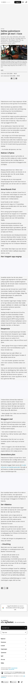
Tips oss (4, 632)
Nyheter (3, 638)
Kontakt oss (5, 628)
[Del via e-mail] (16, 78)
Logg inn (18, 2)
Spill (2, 656)
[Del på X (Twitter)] (14, 78)
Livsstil (3, 645)
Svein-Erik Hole (11, 669)
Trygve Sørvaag (14, 667)
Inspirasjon (4, 649)
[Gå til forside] (7, 2)
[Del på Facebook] (11, 78)
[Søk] (26, 2)
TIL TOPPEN (4, 620)
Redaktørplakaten (18, 672)
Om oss (3, 659)
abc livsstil (14, 682)
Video (2, 663)
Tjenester (3, 652)
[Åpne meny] (23, 2)
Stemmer (3, 642)
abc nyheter (5, 682)
